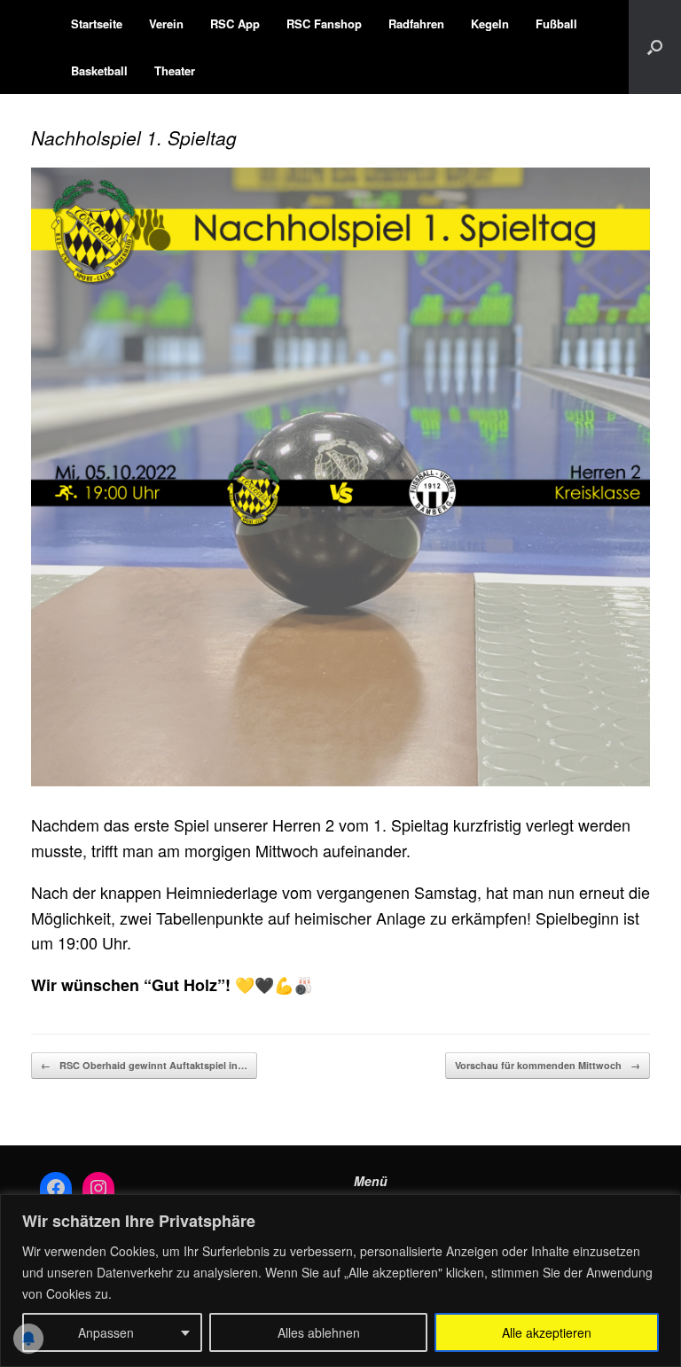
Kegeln (490, 23)
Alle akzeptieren (546, 1332)
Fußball (556, 23)
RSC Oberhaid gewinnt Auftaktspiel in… (144, 1065)
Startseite (96, 23)
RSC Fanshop (324, 23)
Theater (174, 70)
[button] (655, 47)
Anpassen (106, 1332)
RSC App (235, 23)
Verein (166, 23)
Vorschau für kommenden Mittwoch (547, 1065)
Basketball (99, 70)
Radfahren (416, 23)
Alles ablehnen (319, 1332)
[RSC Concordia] (31, 47)
